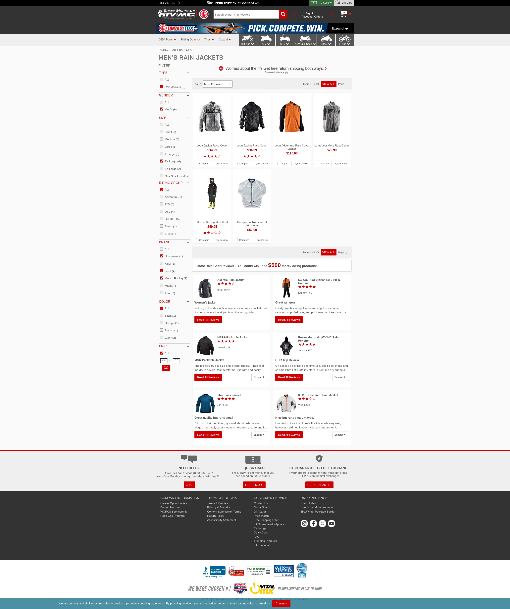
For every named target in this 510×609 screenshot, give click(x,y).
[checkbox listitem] (164, 80)
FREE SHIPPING (237, 2)
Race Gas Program (172, 515)
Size (162, 118)
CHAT (189, 484)
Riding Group (171, 183)
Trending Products (265, 540)
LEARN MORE (254, 484)
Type (163, 73)
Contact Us (261, 503)
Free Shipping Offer (266, 520)
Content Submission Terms (224, 511)
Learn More (262, 603)
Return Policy (215, 515)
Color (164, 301)
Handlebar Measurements (317, 507)
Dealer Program (170, 507)
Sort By (199, 84)
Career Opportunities (173, 503)
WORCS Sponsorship (173, 511)
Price (164, 346)
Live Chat (346, 2)
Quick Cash (261, 532)
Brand (165, 242)
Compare (204, 163)
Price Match (261, 515)
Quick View (222, 163)
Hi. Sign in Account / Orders (312, 15)
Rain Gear (186, 49)
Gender (166, 95)
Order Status (262, 507)
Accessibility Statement (221, 520)
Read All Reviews (208, 319)
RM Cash (324, 2)
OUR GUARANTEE (319, 484)
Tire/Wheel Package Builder (318, 511)
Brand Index (308, 503)
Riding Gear (167, 49)
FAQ (256, 536)
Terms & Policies (217, 503)
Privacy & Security (218, 507)
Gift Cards (260, 511)
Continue (281, 603)
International (262, 545)
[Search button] (283, 14)
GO (166, 367)
